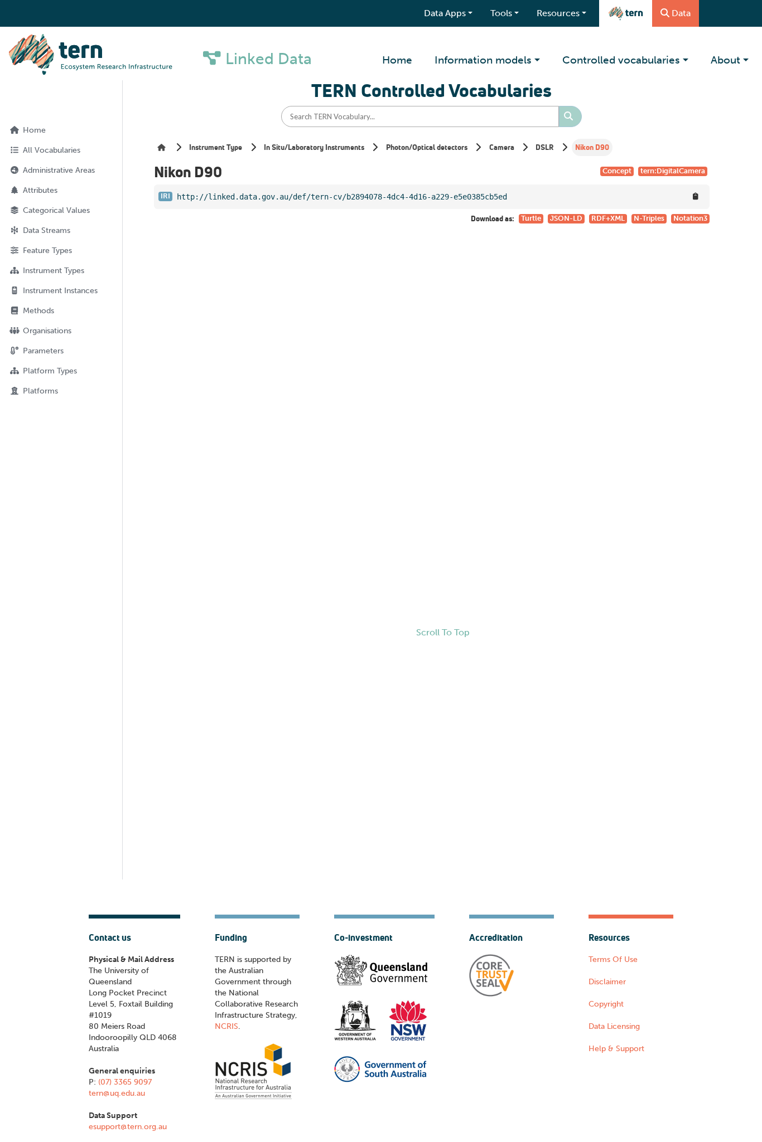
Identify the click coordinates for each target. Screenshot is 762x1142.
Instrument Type (215, 147)
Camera (501, 147)
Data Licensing (614, 1026)
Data (681, 13)
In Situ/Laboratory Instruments (314, 147)
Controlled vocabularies (621, 60)
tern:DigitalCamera (672, 171)
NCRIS (226, 1026)
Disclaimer (607, 982)
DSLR (544, 147)
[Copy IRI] (695, 196)
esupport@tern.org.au (128, 1126)
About (725, 60)
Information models (483, 60)
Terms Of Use (613, 959)
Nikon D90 (592, 147)
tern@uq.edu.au (117, 1093)
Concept (616, 171)
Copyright (606, 1004)
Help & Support (616, 1048)
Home (397, 60)
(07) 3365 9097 (124, 1082)
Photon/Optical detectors (426, 147)
